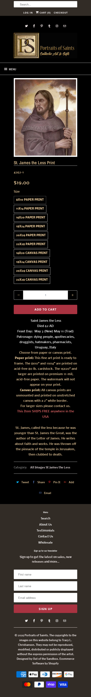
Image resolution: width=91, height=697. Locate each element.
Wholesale (45, 542)
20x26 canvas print (32, 271)
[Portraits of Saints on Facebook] (34, 26)
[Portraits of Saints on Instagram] (57, 26)
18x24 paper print (30, 226)
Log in (28, 12)
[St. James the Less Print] (45, 117)
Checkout (61, 12)
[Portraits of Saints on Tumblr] (49, 26)
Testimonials (45, 530)
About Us (45, 524)
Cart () (45, 12)
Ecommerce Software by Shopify (53, 661)
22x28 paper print (31, 244)
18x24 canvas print (31, 262)
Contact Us (45, 536)
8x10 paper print (30, 200)
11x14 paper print (30, 208)
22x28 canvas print (32, 280)
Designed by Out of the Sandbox (37, 659)
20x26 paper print (31, 235)
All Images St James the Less (50, 467)
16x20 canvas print (32, 253)
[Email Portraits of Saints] (64, 26)
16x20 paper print (30, 217)
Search (45, 518)
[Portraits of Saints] (45, 46)
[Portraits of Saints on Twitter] (26, 26)
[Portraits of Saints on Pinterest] (41, 26)
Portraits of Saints (36, 635)
